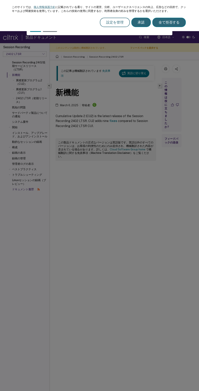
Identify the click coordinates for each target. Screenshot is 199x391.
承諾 (141, 22)
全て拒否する (169, 22)
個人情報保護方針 (44, 7)
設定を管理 (115, 22)
